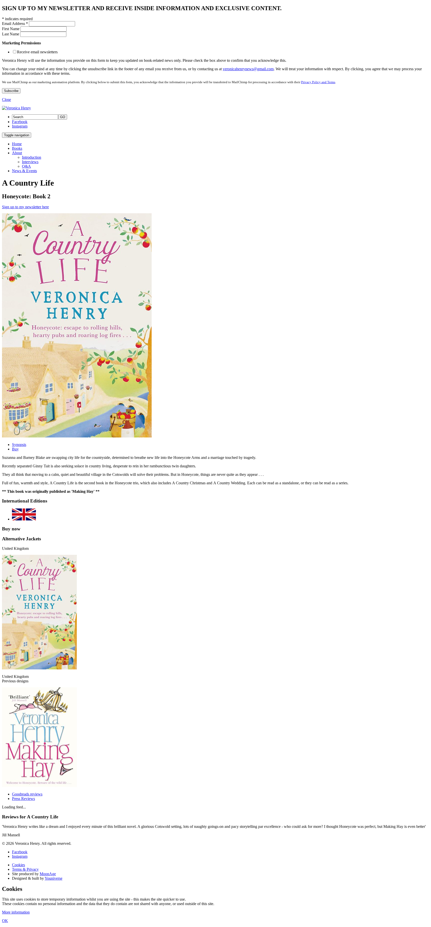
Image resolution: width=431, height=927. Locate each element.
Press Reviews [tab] (23, 798)
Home (17, 144)
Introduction (31, 157)
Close (6, 99)
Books (17, 148)
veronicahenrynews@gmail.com (248, 69)
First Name (11, 29)
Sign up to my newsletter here (25, 207)
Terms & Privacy (25, 869)
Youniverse (53, 878)
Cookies (18, 865)
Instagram (19, 126)
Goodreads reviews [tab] (27, 794)
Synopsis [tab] (19, 444)
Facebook (19, 122)
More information (16, 912)
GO (62, 117)
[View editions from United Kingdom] (24, 519)
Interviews (30, 162)
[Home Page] (16, 108)
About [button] (17, 153)
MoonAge (48, 874)
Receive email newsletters (37, 52)
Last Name (11, 34)
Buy (15, 449)
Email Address (15, 23)
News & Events (24, 171)
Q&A (26, 166)
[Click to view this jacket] (39, 668)
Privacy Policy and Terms (318, 82)
